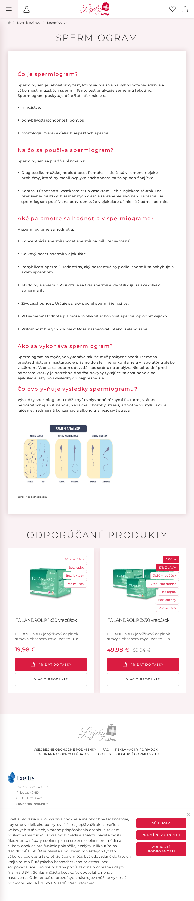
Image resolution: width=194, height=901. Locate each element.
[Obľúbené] (172, 9)
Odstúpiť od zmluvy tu (137, 754)
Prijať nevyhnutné (161, 835)
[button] (26, 9)
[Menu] (9, 9)
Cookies (103, 754)
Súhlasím (161, 823)
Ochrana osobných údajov (64, 754)
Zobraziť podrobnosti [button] (161, 849)
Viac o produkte (51, 679)
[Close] (188, 814)
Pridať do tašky (54, 664)
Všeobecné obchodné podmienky (65, 749)
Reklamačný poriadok (136, 749)
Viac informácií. (83, 883)
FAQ (105, 749)
